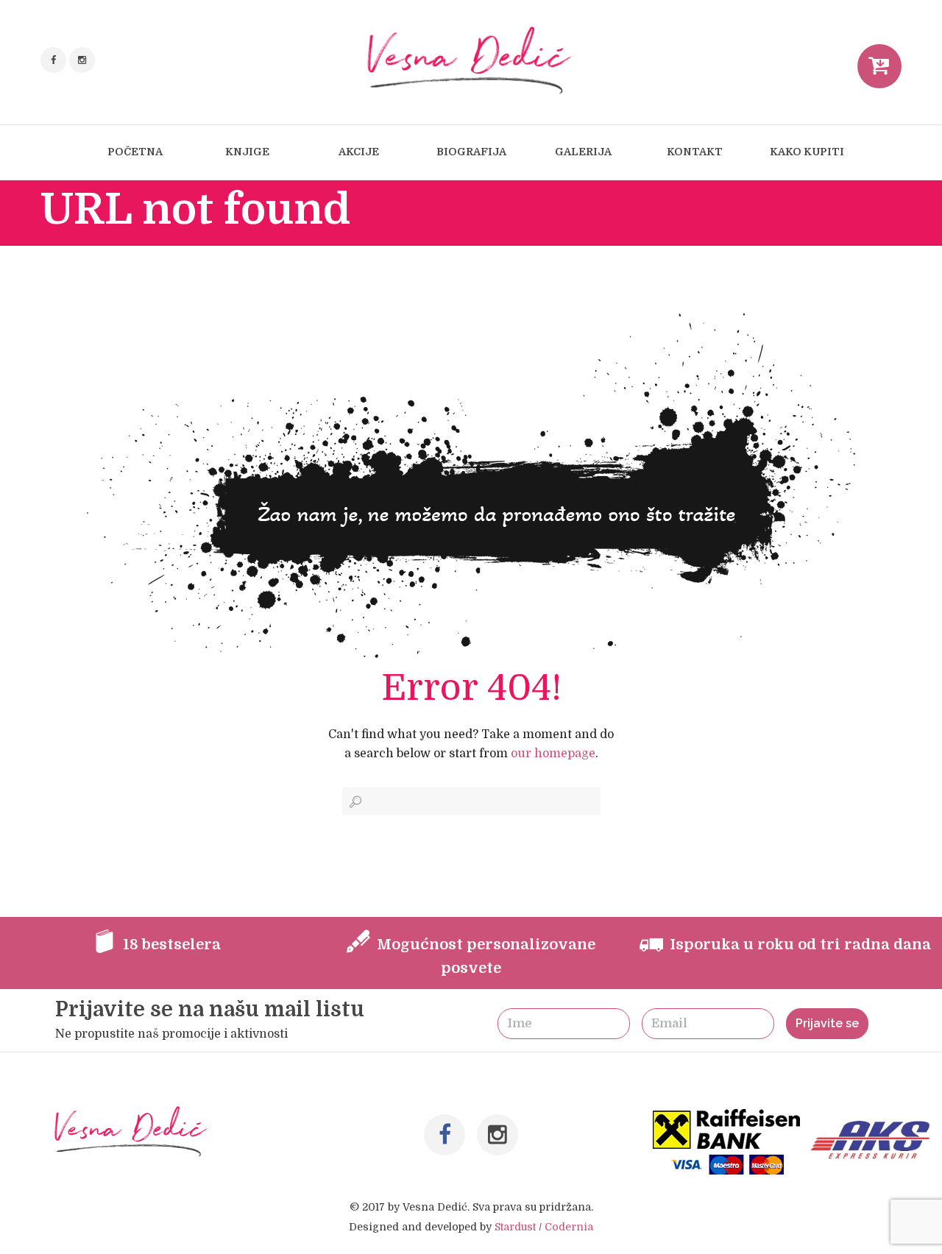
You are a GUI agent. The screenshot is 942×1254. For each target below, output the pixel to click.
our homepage (553, 753)
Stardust (515, 1227)
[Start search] (354, 801)
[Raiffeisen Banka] (728, 1118)
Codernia (569, 1227)
